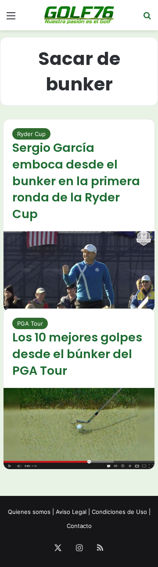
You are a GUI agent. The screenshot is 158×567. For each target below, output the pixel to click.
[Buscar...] (147, 19)
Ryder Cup (31, 133)
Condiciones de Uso (119, 511)
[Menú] (11, 19)
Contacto (79, 525)
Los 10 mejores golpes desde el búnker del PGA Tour (77, 354)
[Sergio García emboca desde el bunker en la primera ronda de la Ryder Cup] (79, 271)
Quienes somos (29, 511)
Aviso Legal (71, 511)
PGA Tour (30, 323)
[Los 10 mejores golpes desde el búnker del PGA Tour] (79, 428)
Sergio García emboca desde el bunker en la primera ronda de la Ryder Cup (76, 181)
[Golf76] (79, 15)
